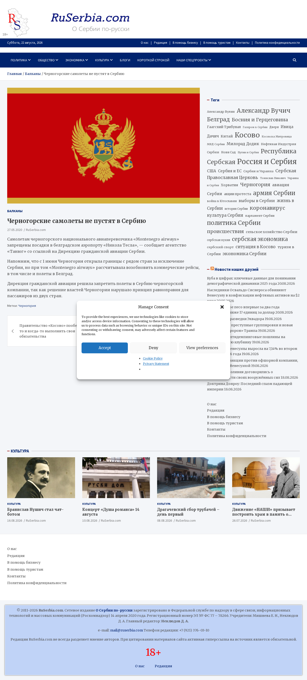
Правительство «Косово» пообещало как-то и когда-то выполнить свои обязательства (57, 331)
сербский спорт (220, 247)
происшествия (225, 231)
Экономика (74, 60)
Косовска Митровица (277, 136)
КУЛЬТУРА (20, 451)
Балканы (15, 211)
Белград (218, 119)
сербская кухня (218, 240)
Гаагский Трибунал (224, 127)
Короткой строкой (153, 60)
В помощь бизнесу (185, 43)
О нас (144, 43)
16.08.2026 (14, 520)
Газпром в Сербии (255, 127)
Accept (105, 348)
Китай (227, 136)
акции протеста (237, 194)
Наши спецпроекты (192, 60)
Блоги (125, 60)
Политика (19, 60)
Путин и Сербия (248, 152)
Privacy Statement (156, 364)
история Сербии (236, 208)
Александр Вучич (263, 110)
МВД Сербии (216, 144)
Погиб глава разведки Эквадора (235, 319)
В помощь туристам (216, 43)
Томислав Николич (273, 178)
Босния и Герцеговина (260, 120)
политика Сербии (234, 223)
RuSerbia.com (36, 230)
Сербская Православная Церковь (251, 174)
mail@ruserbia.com (126, 630)
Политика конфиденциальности (277, 43)
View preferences (202, 348)
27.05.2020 (14, 230)
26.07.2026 (239, 520)
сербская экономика (260, 239)
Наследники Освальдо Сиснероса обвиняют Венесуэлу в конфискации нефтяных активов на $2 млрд (253, 295)
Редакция (160, 43)
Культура (102, 60)
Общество (46, 60)
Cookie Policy (153, 358)
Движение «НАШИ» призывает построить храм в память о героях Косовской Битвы (263, 514)
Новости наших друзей (237, 269)
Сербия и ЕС (230, 171)
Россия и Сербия (267, 161)
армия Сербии (274, 193)
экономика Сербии (244, 253)
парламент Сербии (259, 215)
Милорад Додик (243, 143)
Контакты (242, 43)
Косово (247, 135)
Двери (274, 127)
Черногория (27, 305)
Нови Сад (228, 152)
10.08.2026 (89, 520)
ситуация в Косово (256, 246)
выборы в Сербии (257, 200)
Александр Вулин (221, 111)
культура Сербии (225, 215)
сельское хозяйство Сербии (271, 232)
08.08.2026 (164, 520)
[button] (222, 307)
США (211, 171)
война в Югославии (222, 201)
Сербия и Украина (258, 171)
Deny (153, 348)
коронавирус (267, 208)
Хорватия (229, 185)
